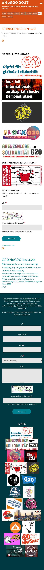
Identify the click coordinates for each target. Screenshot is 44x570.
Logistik (38, 282)
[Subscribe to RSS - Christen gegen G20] (22, 40)
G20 (5, 260)
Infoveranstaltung (11, 273)
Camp (34, 264)
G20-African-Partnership (18, 276)
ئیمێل (4, 203)
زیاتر (3, 287)
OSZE (9, 284)
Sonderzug (20, 279)
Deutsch (29, 13)
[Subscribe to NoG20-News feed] (22, 248)
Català (4, 13)
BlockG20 (28, 260)
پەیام (22, 367)
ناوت (22, 324)
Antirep (29, 274)
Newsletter (35, 267)
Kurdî (39, 13)
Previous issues (8, 245)
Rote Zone (34, 276)
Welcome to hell (8, 279)
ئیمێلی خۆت (22, 335)
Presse (26, 264)
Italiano (35, 13)
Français (23, 13)
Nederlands (10, 13)
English (17, 13)
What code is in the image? (13, 223)
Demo (5, 270)
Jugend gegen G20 (21, 267)
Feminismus (30, 282)
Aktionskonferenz (12, 264)
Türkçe (10, 16)
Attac (4, 284)
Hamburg (6, 267)
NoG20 (15, 260)
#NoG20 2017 (15, 2)
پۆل (22, 356)
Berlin (22, 274)
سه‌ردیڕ (22, 345)
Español (4, 16)
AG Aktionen (18, 282)
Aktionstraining (16, 270)
